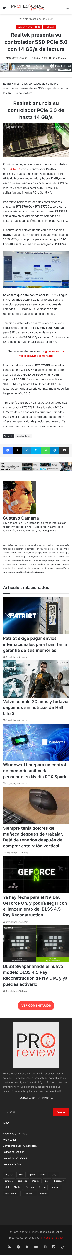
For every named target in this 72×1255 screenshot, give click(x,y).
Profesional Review (52, 1237)
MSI (7, 1187)
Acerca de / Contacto (15, 1133)
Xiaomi (43, 1193)
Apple (32, 1174)
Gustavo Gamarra (18, 58)
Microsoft (59, 1180)
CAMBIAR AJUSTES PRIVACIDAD (36, 1098)
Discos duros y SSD (41, 18)
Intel (47, 1180)
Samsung (55, 1187)
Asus (42, 1174)
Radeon (30, 1187)
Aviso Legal (9, 1139)
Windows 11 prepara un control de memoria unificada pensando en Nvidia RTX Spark (34, 770)
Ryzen (42, 1187)
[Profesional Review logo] (27, 7)
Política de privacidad (15, 1157)
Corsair (53, 1174)
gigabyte (22, 1180)
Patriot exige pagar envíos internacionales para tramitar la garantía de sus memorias (35, 644)
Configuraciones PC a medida (20, 1145)
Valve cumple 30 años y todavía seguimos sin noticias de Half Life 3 (35, 707)
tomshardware (23, 436)
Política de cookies (13, 1151)
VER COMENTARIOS (36, 1005)
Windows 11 (29, 1193)
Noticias (49, 26)
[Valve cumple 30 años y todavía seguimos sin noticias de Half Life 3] (36, 696)
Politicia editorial (12, 1163)
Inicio (25, 18)
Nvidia (17, 1187)
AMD (21, 1174)
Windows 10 (11, 1193)
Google (36, 1180)
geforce (9, 1180)
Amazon (9, 1174)
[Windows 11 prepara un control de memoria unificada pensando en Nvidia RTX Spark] (36, 759)
